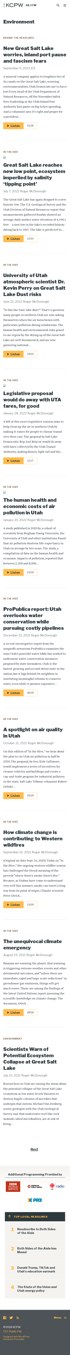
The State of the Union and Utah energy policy (37, 1288)
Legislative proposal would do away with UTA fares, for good (32, 399)
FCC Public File (12, 1331)
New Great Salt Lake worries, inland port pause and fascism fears (34, 54)
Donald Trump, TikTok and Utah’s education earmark (36, 1269)
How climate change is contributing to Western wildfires (33, 838)
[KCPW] (13, 5)
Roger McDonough (33, 191)
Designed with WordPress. (16, 1336)
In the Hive (10, 152)
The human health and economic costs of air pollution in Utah (29, 506)
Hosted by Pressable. (14, 1339)
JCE (33, 68)
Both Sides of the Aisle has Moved (36, 1250)
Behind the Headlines (18, 37)
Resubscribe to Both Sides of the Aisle (36, 1231)
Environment (12, 1038)
